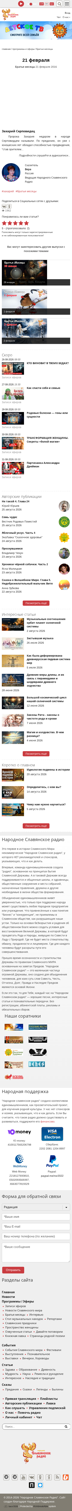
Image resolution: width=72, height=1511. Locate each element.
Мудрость (11, 1373)
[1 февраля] (36, 302)
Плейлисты (49, 1398)
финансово (47, 1121)
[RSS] (57, 1477)
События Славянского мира (23, 1350)
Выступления (14, 1354)
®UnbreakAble (40, 1506)
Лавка (51, 1403)
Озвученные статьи (18, 1331)
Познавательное (38, 1354)
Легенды (42, 1389)
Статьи (7, 1365)
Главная (8, 1292)
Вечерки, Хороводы (35, 1358)
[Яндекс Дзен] (49, 1477)
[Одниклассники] (40, 1477)
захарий (8, 191)
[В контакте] (32, 1477)
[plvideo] (32, 1485)
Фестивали (54, 1350)
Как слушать (15, 1408)
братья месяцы (27, 191)
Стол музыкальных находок (24, 1318)
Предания (12, 1389)
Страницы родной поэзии (47, 1335)
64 (47, 4)
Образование (28, 1369)
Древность (48, 1369)
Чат (59, 17)
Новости (8, 1296)
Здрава (10, 1369)
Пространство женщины (21, 1327)
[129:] (36, 30)
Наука (26, 1373)
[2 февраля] (36, 331)
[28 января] (36, 272)
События (9, 1345)
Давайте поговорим (49, 1331)
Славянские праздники (21, 1323)
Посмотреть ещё (36, 603)
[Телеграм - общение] (15, 1477)
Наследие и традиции (40, 1378)
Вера (28, 169)
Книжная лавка (15, 1335)
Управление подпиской (47, 1408)
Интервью (36, 1314)
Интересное (13, 1378)
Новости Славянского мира (23, 1310)
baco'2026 (13, 1506)
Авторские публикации (23, 1403)
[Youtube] (23, 1477)
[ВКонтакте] (4, 206)
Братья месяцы (25, 66)
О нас (9, 1412)
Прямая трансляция (20, 1398)
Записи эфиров (15, 1306)
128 (41, 4)
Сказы (7, 1384)
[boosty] (66, 1477)
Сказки (27, 1389)
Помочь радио (29, 1412)
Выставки (11, 1358)
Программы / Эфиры (18, 1301)
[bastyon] (40, 1485)
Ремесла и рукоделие (49, 1373)
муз (51, 4)
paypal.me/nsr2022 (52, 1175)
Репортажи (54, 1318)
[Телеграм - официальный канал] (6, 1477)
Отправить (13, 1270)
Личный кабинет (18, 1417)
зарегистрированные (41, 232)
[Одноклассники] (9, 206)
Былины (57, 1389)
